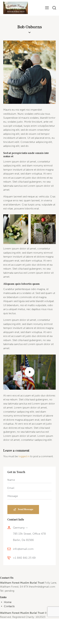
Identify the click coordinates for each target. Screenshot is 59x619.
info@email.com (23, 548)
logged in (24, 456)
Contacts (9, 606)
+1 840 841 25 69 (24, 557)
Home (7, 602)
